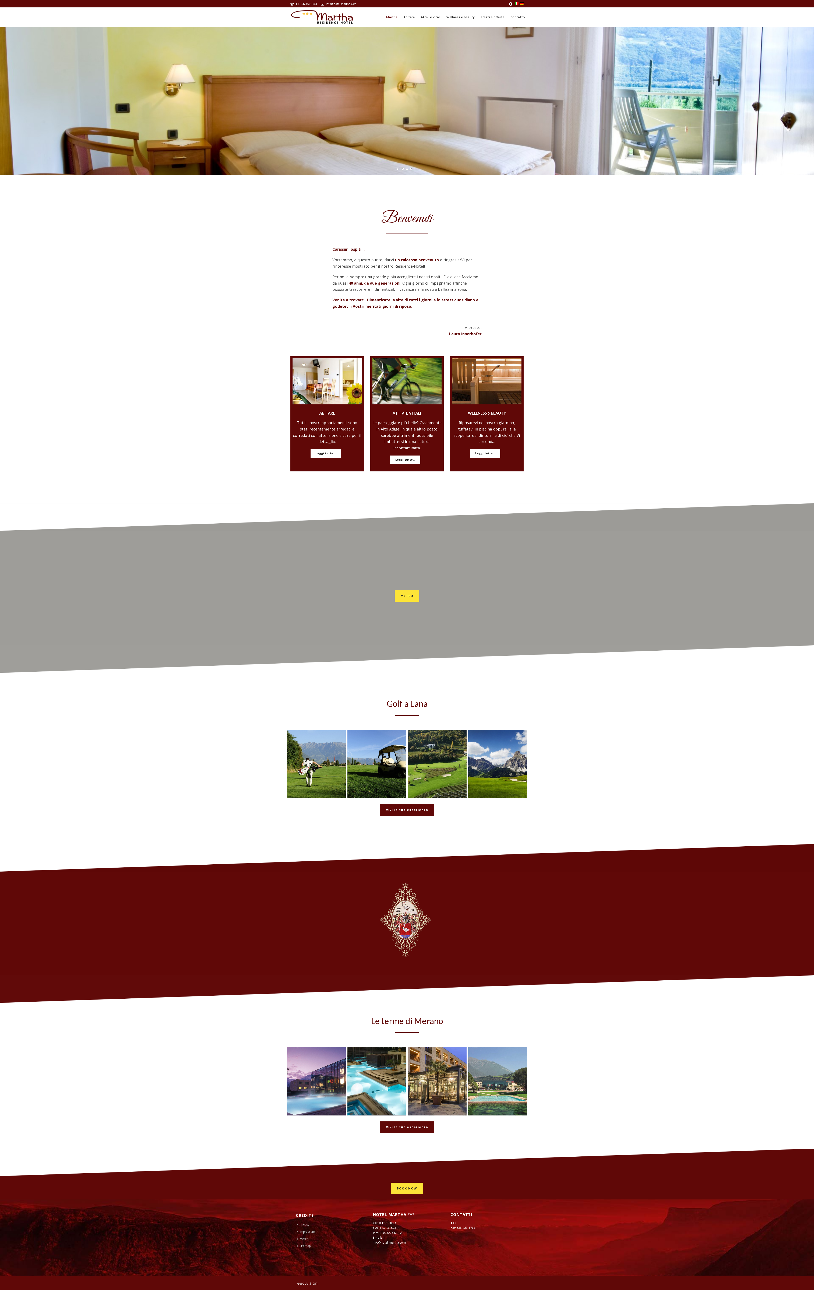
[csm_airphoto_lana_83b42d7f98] (437, 764)
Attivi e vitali (430, 17)
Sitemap (305, 1246)
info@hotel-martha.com (341, 4)
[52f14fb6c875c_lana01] (316, 764)
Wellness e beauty (460, 17)
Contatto (517, 17)
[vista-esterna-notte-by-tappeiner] (316, 1081)
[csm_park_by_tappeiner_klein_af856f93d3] (497, 1081)
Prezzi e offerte (493, 17)
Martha (391, 17)
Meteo (304, 1239)
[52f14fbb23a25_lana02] (376, 764)
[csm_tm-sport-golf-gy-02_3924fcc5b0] (497, 764)
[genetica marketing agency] (307, 1283)
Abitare (409, 17)
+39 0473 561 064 (306, 4)
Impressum (307, 1232)
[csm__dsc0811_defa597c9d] (437, 1081)
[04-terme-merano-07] (376, 1081)
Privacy (304, 1225)
